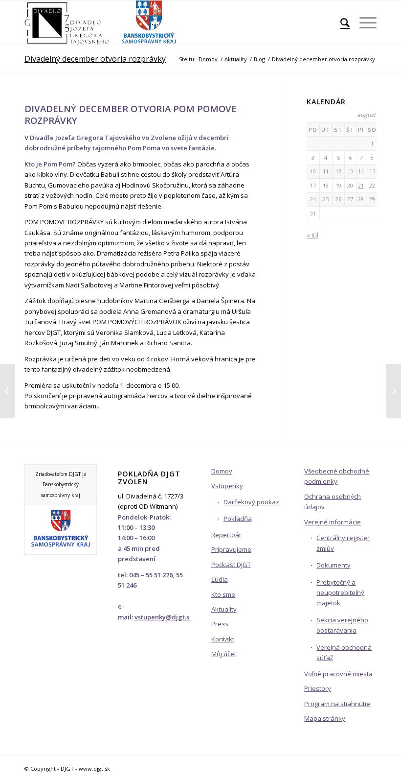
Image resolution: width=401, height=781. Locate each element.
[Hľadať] (340, 22)
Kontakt (222, 639)
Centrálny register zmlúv (343, 542)
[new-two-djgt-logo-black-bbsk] (101, 22)
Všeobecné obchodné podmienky (336, 476)
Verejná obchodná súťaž (344, 652)
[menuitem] (340, 22)
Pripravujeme (231, 549)
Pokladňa (237, 518)
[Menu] (363, 22)
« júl (312, 235)
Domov (221, 471)
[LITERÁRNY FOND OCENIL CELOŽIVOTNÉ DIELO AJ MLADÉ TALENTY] (393, 391)
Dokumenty (333, 565)
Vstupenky (227, 485)
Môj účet (223, 653)
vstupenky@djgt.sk (163, 617)
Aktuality (224, 609)
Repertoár (226, 534)
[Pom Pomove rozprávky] (7, 391)
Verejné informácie (332, 522)
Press (219, 623)
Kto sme (223, 594)
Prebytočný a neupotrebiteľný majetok (340, 593)
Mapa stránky (324, 718)
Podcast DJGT (231, 564)
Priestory (317, 688)
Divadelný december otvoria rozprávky (95, 58)
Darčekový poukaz (251, 501)
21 (361, 185)
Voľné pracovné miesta (338, 673)
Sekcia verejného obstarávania (342, 625)
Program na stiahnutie (337, 703)
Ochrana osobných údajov (332, 501)
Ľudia (219, 579)
